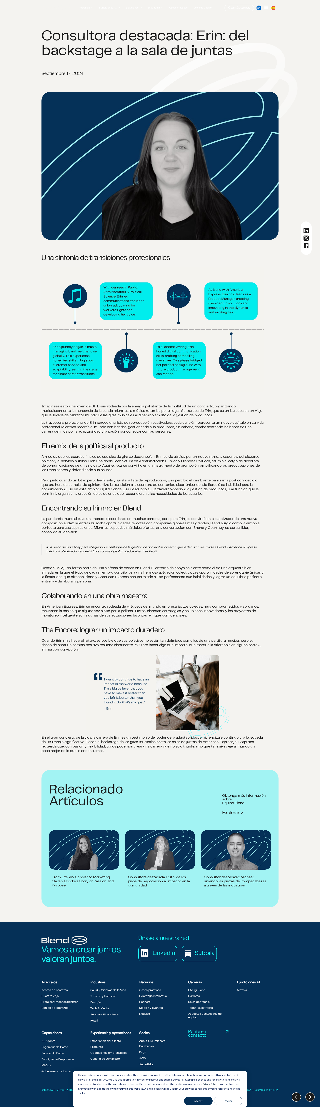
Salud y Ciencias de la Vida (108, 990)
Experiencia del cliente (105, 1041)
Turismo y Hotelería (103, 996)
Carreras (194, 996)
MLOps (46, 1065)
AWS (142, 1058)
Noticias (144, 1014)
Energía (95, 1002)
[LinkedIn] (259, 8)
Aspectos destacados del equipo (205, 1016)
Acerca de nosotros (54, 990)
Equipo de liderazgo (55, 1008)
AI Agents (48, 1041)
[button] (86, 8)
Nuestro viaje (50, 996)
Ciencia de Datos (52, 1053)
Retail (94, 1020)
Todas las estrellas (200, 1008)
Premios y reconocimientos (59, 1002)
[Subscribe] (266, 8)
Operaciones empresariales (108, 1053)
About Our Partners (152, 1041)
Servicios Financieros (104, 1014)
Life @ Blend (196, 990)
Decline (228, 1100)
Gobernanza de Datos (56, 1071)
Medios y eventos (151, 1008)
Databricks (146, 1046)
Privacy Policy (209, 1084)
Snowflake (146, 1064)
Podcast (144, 1002)
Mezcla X (243, 990)
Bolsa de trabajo (199, 1002)
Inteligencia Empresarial (57, 1059)
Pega (142, 1052)
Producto (96, 1047)
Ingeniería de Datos (54, 1047)
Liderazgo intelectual (153, 996)
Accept (198, 1100)
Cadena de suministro (105, 1059)
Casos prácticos (150, 990)
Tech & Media (99, 1008)
